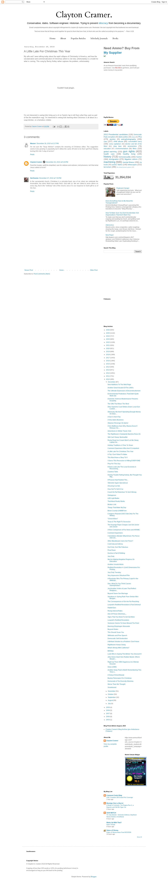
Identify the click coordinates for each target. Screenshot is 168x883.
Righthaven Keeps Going (117, 645)
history (107, 156)
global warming (110, 151)
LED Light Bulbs (113, 498)
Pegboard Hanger (122, 188)
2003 (108, 720)
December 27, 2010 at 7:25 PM (50, 178)
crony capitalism (115, 144)
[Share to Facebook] (65, 126)
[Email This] (58, 126)
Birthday (111, 651)
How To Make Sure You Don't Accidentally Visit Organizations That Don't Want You (122, 214)
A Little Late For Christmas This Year (120, 451)
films (134, 148)
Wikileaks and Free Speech (117, 635)
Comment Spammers (115, 533)
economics (132, 146)
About (63, 38)
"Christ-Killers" (113, 519)
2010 (108, 379)
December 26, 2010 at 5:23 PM (57, 162)
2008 (108, 710)
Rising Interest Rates (115, 611)
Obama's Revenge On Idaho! (118, 423)
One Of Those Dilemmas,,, (117, 614)
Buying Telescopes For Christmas (120, 678)
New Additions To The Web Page (119, 384)
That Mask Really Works (116, 501)
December (112, 382)
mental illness (128, 162)
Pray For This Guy (114, 464)
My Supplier (113, 52)
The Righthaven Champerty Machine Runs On (124, 434)
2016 (108, 361)
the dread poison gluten (124, 167)
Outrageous (112, 495)
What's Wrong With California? (118, 648)
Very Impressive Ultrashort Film (119, 575)
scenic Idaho (117, 165)
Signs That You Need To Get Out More (121, 617)
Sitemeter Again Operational (118, 483)
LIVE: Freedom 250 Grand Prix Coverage (119, 797)
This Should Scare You (116, 632)
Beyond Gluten (113, 629)
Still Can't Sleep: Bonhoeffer (118, 437)
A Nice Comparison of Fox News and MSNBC (124, 530)
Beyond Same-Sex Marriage (118, 593)
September (112, 697)
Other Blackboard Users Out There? (120, 541)
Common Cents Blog (114, 795)
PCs (140, 137)
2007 (108, 713)
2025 (108, 333)
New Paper (110, 235)
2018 (108, 354)
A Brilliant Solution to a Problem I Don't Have (123, 641)
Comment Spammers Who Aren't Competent (123, 448)
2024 (108, 336)
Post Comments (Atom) (42, 274)
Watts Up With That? (114, 822)
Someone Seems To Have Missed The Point (123, 623)
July (109, 703)
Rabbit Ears (112, 608)
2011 (108, 376)
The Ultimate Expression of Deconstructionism (124, 391)
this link (118, 68)
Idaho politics (123, 137)
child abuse (118, 141)
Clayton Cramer (36, 162)
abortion (113, 139)
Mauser (33, 143)
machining (109, 162)
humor (139, 157)
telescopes (132, 165)
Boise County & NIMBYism (117, 511)
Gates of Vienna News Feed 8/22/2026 (118, 832)
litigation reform (131, 159)
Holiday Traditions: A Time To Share (120, 445)
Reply (32, 154)
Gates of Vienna (112, 830)
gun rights (129, 151)
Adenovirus (110, 225)
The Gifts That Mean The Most (118, 404)
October (111, 694)
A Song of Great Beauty (116, 675)
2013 (108, 370)
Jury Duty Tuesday (114, 572)
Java (133, 137)
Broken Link (112, 504)
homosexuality (125, 157)
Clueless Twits (113, 472)
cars (105, 141)
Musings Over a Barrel (114, 803)
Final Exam (112, 550)
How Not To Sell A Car (115, 489)
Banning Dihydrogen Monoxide (119, 626)
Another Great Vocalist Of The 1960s (120, 388)
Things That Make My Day (117, 507)
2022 (108, 342)
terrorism (107, 167)
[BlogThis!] (60, 126)
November (112, 691)
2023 (108, 339)
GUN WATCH (111, 813)
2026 (108, 330)
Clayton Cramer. (84, 14)
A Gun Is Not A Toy (114, 417)
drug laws (117, 146)
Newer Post (29, 270)
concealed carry (135, 141)
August (110, 700)
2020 (108, 348)
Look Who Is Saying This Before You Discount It (124, 654)
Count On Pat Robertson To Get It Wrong (122, 492)
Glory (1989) (112, 667)
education (107, 149)
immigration (114, 159)
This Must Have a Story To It (117, 457)
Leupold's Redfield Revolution (118, 620)
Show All (139, 837)
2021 (108, 345)
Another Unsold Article (116, 564)
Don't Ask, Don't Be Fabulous (118, 547)
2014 (108, 367)
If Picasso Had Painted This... (118, 480)
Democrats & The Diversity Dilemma (120, 681)
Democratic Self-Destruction (118, 638)
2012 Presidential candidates (116, 134)
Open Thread (110, 824)
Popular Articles (78, 38)
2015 (108, 364)
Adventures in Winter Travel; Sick (119, 431)
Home (53, 38)
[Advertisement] (61, 249)
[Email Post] (54, 126)
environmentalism (121, 149)
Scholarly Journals (99, 38)
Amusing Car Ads (114, 486)
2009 (108, 707)
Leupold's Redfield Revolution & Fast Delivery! (124, 605)
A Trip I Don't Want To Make (117, 454)
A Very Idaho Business (116, 420)
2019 (108, 351)
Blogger (93, 877)
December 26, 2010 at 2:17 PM (48, 143)
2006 (108, 717)
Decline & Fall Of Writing (116, 553)
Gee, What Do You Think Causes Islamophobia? (119, 584)
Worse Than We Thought (116, 684)
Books (115, 38)
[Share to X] (63, 126)
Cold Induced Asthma (115, 544)
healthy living (129, 154)
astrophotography (128, 139)
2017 (108, 358)
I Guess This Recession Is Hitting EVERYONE (124, 461)
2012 (108, 373)
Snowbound (112, 687)
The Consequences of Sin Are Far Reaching (123, 601)
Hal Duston (34, 178)
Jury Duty (111, 556)
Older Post (94, 270)
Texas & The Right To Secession (119, 522)
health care (109, 154)
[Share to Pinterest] (68, 126)
